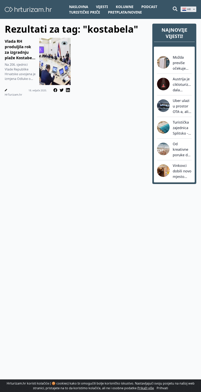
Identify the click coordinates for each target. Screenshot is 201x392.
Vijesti (102, 6)
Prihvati (162, 388)
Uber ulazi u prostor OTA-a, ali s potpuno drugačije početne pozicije (182, 106)
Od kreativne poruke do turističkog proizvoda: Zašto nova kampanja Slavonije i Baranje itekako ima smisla (182, 149)
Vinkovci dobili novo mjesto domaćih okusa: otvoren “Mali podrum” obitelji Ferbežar (182, 171)
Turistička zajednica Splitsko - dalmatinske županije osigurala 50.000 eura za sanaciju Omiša (182, 128)
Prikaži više (145, 388)
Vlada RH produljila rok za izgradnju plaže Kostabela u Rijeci (20, 50)
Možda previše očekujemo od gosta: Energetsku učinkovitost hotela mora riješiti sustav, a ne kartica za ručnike (182, 63)
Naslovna (78, 6)
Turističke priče (84, 12)
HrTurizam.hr (13, 94)
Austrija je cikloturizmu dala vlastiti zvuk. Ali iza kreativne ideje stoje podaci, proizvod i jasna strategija (182, 85)
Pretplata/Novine (125, 12)
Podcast (149, 6)
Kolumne (124, 6)
